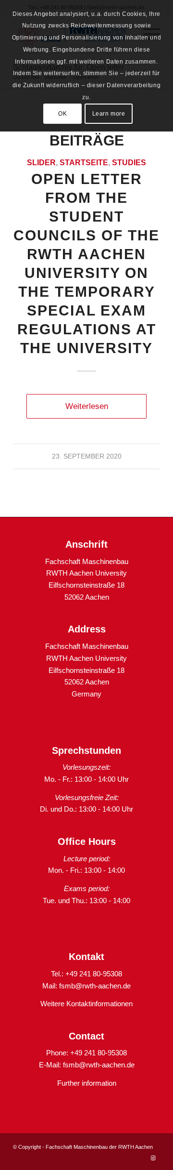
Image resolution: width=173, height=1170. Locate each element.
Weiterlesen (86, 406)
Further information (86, 1083)
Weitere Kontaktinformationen (86, 1003)
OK (62, 113)
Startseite (84, 162)
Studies (129, 162)
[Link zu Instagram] (153, 1158)
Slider (41, 162)
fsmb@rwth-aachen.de (95, 986)
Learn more (108, 113)
